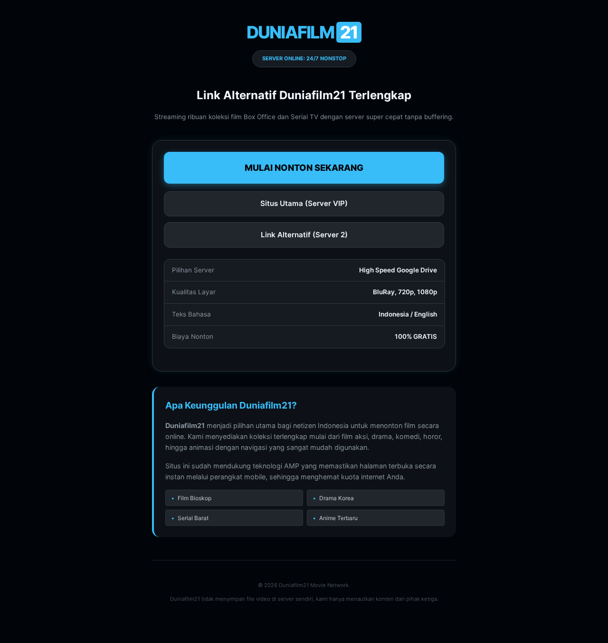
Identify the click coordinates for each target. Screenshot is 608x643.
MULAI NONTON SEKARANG (304, 167)
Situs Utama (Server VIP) (304, 203)
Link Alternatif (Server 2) (304, 234)
